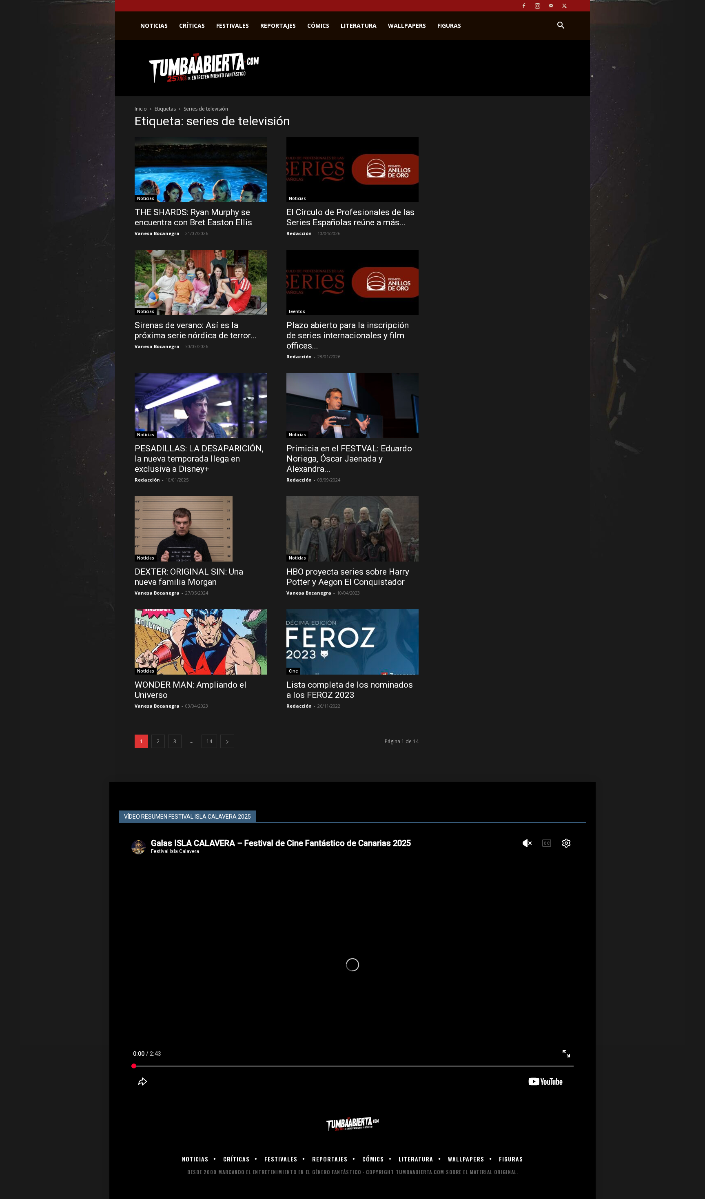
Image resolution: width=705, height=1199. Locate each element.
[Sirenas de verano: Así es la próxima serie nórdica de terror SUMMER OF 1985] (201, 282)
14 (209, 741)
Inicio (141, 108)
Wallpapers (407, 25)
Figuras (449, 25)
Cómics (318, 25)
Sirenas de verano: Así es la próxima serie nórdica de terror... (196, 330)
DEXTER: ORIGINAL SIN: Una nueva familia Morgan (189, 577)
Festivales (232, 25)
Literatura (359, 25)
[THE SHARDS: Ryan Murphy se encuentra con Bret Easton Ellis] (201, 169)
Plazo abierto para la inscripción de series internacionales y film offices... (347, 335)
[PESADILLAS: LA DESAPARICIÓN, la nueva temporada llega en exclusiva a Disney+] (201, 405)
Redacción (299, 233)
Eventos (297, 311)
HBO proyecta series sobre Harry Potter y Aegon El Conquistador (347, 577)
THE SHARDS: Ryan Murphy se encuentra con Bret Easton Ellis (193, 217)
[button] (560, 26)
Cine (293, 671)
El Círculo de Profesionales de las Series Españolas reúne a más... (350, 217)
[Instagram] (537, 5)
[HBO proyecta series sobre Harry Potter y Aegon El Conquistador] (352, 529)
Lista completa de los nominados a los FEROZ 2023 (349, 690)
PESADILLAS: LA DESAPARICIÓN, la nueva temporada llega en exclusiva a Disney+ (199, 459)
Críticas (192, 25)
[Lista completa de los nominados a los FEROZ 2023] (352, 642)
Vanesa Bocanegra (157, 233)
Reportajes (278, 25)
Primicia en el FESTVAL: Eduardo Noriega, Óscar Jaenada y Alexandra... (349, 459)
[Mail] (551, 5)
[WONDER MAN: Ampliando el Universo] (201, 642)
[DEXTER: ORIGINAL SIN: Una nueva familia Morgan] (201, 529)
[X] (564, 5)
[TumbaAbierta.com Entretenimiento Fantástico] (352, 1124)
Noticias (154, 25)
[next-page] (227, 741)
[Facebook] (524, 5)
